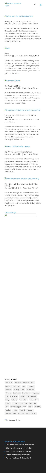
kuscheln (22, 396)
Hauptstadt (16, 393)
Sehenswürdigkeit (15, 407)
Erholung (16, 390)
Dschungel (31, 386)
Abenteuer (17, 383)
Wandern (8, 413)
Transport (30, 410)
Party (36, 400)
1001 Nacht (8, 383)
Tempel (15, 410)
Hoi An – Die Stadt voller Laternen (18, 152)
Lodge (7, 400)
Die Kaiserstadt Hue (13, 86)
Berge (14, 386)
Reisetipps (16, 403)
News (30, 24)
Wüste (28, 413)
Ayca (9, 24)
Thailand (22, 410)
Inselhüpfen (13, 396)
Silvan (10, 56)
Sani (30, 403)
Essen (22, 390)
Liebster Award (31, 396)
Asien (25, 24)
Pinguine (8, 403)
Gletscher (8, 393)
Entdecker (8, 390)
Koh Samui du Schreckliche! (24, 445)
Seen (6, 407)
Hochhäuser (26, 393)
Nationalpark (23, 400)
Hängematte (35, 393)
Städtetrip (38, 407)
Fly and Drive (30, 390)
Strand (30, 407)
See (35, 403)
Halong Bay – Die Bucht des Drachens (20, 21)
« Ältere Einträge (10, 213)
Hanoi (7, 53)
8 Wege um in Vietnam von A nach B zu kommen (20, 116)
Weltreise (21, 413)
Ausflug (7, 386)
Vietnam (35, 24)
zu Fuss (34, 413)
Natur (31, 400)
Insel (6, 396)
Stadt (24, 407)
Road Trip (24, 403)
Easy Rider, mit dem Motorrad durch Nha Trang (21, 185)
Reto (7, 458)
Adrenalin (26, 383)
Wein (14, 413)
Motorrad (14, 400)
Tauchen (8, 410)
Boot (23, 386)
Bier (19, 386)
